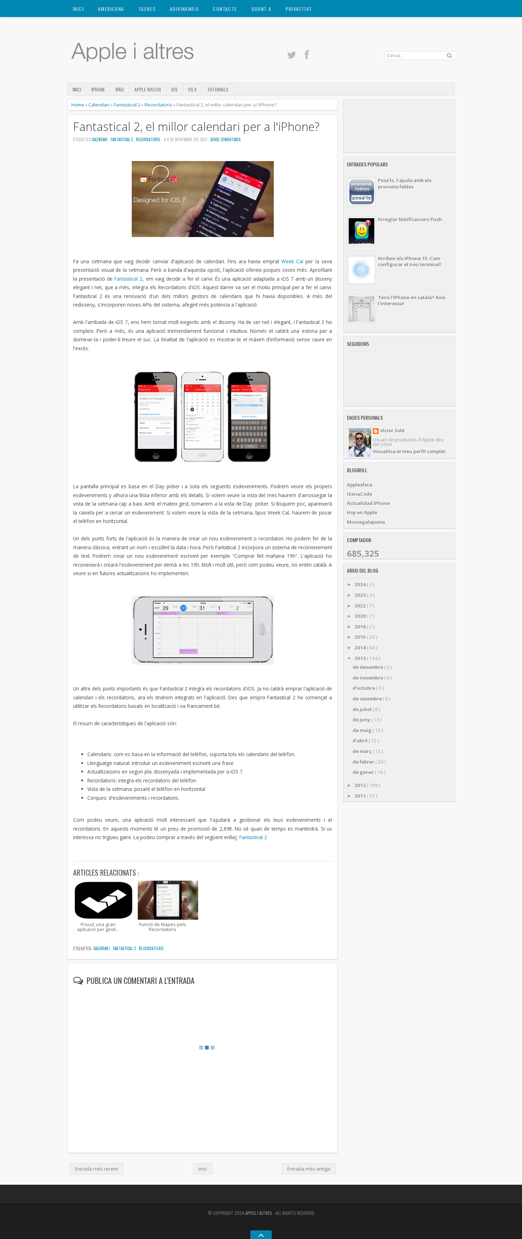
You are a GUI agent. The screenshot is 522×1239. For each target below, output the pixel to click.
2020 (360, 616)
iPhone (98, 89)
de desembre (368, 667)
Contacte (225, 8)
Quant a (261, 8)
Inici (78, 8)
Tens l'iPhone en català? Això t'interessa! (411, 300)
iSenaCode (359, 494)
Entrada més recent (96, 1169)
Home (78, 104)
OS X (192, 89)
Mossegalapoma (366, 522)
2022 (360, 605)
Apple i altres (259, 1213)
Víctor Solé (392, 431)
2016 (360, 626)
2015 (360, 637)
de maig (363, 730)
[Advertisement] (399, 126)
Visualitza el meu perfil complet (409, 451)
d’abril (361, 740)
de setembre (368, 698)
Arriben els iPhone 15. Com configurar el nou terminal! (409, 261)
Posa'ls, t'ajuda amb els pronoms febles (404, 183)
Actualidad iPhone (368, 503)
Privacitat (299, 8)
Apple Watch (147, 89)
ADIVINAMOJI (184, 8)
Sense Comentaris (225, 139)
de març (363, 751)
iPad (119, 89)
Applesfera (359, 484)
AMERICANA (111, 8)
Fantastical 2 (127, 104)
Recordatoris (159, 104)
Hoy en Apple (362, 512)
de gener (364, 772)
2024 (360, 584)
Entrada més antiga (308, 1169)
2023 (360, 595)
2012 (360, 785)
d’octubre (364, 688)
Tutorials (217, 89)
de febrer (364, 762)
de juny (362, 719)
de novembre (368, 677)
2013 (360, 658)
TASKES (147, 8)
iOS (174, 89)
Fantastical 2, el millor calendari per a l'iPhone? (196, 126)
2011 (360, 796)
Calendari (99, 104)
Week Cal (292, 261)
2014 (360, 647)
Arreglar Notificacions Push (410, 219)
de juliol (363, 709)
